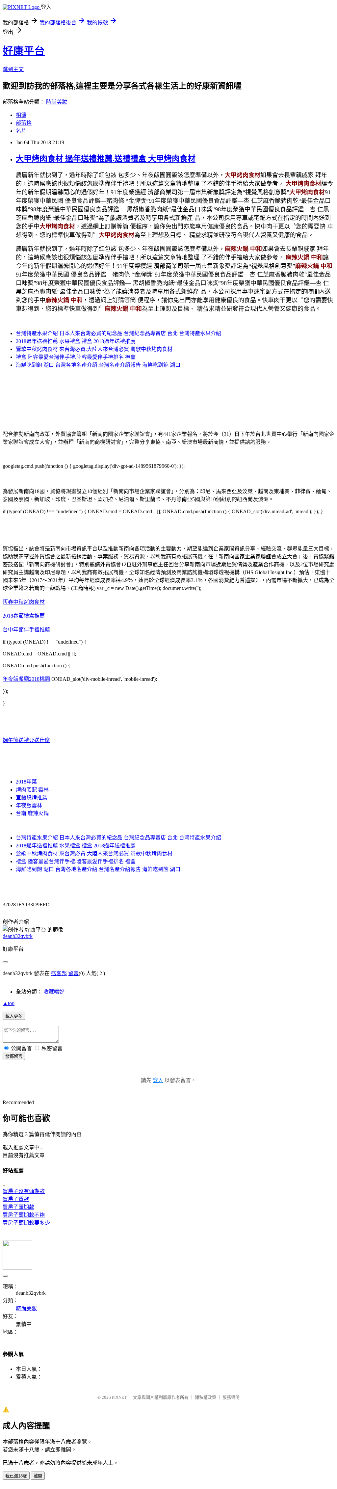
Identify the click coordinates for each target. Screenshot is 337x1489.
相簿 (21, 115)
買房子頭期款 (18, 1207)
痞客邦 (59, 973)
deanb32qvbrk (18, 936)
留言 (73, 973)
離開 (38, 1476)
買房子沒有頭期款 (24, 1191)
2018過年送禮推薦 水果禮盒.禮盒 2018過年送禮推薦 (76, 341)
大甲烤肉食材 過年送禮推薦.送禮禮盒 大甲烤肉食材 (105, 158)
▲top (8, 1003)
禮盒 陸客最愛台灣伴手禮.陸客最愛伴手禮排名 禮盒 (76, 357)
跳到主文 (13, 69)
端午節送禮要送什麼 (26, 740)
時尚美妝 (56, 102)
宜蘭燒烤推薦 (31, 797)
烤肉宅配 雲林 (32, 789)
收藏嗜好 (54, 992)
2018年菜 (26, 781)
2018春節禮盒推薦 (24, 616)
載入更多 (13, 1016)
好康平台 (24, 51)
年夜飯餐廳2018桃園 (26, 679)
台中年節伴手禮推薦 (26, 629)
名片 (21, 131)
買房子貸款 (16, 1199)
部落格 (24, 123)
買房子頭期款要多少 (26, 1223)
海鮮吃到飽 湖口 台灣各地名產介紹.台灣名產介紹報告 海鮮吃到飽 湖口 (98, 365)
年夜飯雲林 (29, 805)
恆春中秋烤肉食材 (24, 602)
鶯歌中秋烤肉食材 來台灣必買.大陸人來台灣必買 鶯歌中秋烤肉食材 (94, 349)
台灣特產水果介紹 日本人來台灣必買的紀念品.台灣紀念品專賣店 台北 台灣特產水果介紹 (118, 333)
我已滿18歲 (16, 1476)
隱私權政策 (205, 1397)
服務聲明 (231, 1397)
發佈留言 (13, 1056)
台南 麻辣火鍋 (32, 813)
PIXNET (119, 1397)
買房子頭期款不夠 (24, 1215)
